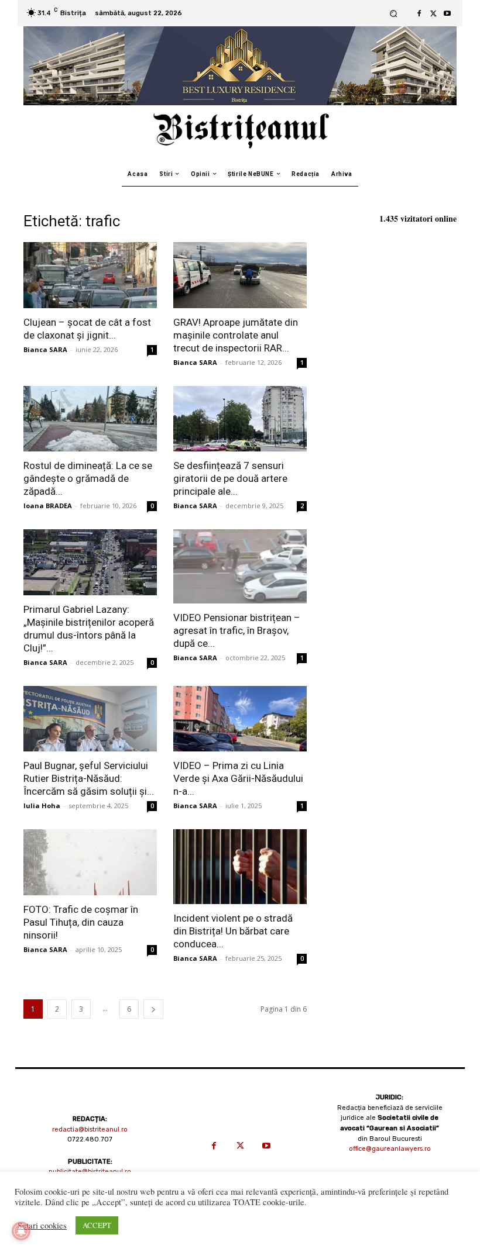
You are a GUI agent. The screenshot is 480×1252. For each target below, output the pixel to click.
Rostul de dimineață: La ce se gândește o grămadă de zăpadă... (87, 478)
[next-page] (153, 1009)
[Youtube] (447, 13)
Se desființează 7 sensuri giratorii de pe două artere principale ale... (230, 478)
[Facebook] (419, 13)
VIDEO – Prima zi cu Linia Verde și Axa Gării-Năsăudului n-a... (238, 778)
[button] (393, 13)
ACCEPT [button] (97, 1225)
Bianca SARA (45, 349)
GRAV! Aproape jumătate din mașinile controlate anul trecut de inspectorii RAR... (235, 335)
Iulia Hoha (41, 805)
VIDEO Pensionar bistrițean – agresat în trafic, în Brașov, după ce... (236, 630)
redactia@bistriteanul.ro (90, 1129)
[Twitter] (433, 13)
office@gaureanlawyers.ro (390, 1149)
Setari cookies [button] (42, 1225)
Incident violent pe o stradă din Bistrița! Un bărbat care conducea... (233, 931)
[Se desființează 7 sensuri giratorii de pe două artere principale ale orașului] (240, 419)
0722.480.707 (89, 1139)
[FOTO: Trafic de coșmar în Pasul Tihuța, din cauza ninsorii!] (90, 862)
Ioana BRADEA (47, 505)
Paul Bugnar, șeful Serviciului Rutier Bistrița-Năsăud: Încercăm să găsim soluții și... (88, 778)
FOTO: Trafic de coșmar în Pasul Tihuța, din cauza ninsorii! (80, 922)
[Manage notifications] (21, 1231)
